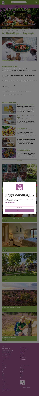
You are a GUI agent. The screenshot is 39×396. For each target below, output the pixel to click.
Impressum (12, 202)
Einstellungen (19, 207)
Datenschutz (7, 202)
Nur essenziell (19, 205)
